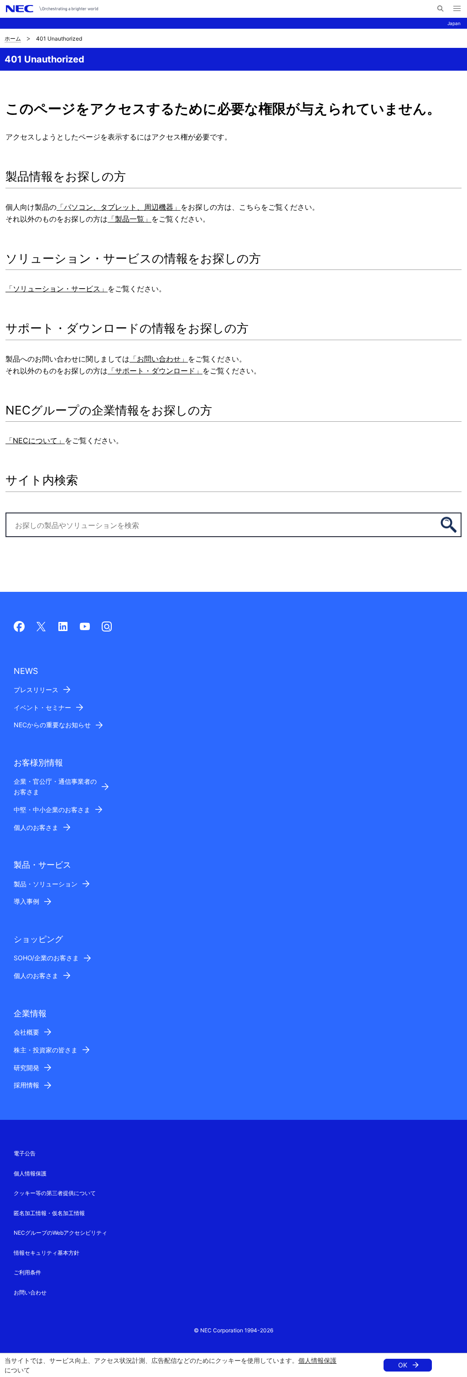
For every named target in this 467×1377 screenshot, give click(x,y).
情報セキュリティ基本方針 (46, 1252)
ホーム (13, 38)
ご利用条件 (27, 1272)
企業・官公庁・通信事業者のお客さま (55, 786)
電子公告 (25, 1153)
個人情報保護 (317, 1360)
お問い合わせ (30, 1292)
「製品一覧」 (129, 218)
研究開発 (26, 1068)
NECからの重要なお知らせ (52, 725)
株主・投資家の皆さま (46, 1050)
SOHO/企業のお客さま (46, 958)
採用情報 (26, 1085)
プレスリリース (36, 690)
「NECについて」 (35, 440)
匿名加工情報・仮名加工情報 (49, 1213)
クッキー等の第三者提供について (55, 1193)
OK (402, 1365)
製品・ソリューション (46, 884)
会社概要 (26, 1032)
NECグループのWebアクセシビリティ (60, 1232)
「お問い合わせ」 (159, 358)
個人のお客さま (36, 827)
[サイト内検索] (440, 8)
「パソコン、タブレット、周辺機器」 (119, 207)
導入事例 (26, 901)
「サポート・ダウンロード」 (155, 370)
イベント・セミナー (42, 707)
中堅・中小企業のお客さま (52, 809)
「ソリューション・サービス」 (56, 288)
